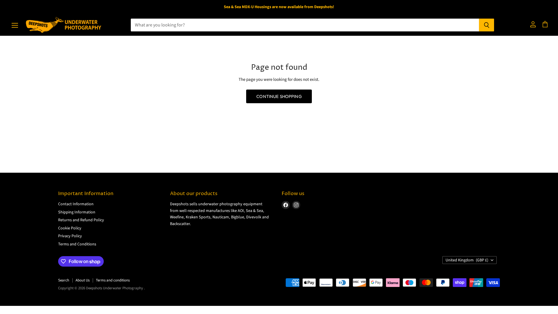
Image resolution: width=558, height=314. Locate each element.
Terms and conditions (113, 280)
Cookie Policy (69, 228)
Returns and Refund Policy (81, 220)
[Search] (486, 25)
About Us (83, 280)
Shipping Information (76, 212)
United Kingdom (467, 260)
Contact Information (76, 204)
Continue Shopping (279, 96)
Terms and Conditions (77, 244)
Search (63, 280)
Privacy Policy (70, 236)
